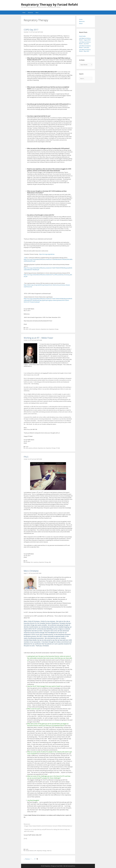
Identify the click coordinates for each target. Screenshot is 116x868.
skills (50, 562)
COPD (30, 329)
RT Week (58, 448)
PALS (26, 456)
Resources (30, 12)
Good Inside (82, 36)
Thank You (49, 850)
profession (35, 448)
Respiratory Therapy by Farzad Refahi (49, 4)
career (26, 329)
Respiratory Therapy (53, 329)
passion (33, 329)
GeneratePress (71, 866)
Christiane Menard (29, 850)
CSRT (35, 850)
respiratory (35, 562)
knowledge (27, 562)
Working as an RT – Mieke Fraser (38, 337)
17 (35, 859)
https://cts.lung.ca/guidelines (46, 254)
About (37, 12)
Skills (26, 560)
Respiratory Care (45, 329)
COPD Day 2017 (31, 29)
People (26, 327)
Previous (27, 859)
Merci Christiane (31, 570)
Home (23, 12)
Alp (25, 257)
